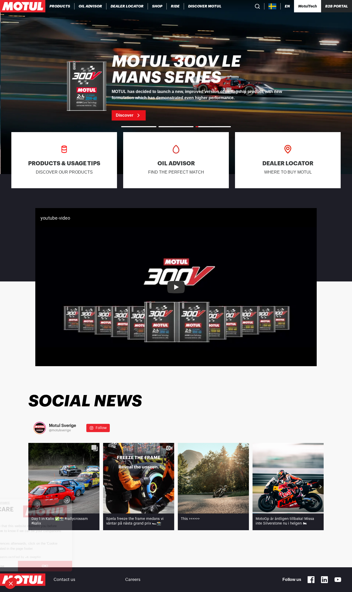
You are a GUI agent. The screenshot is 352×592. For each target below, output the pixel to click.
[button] (11, 583)
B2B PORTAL (336, 6)
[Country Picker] (272, 6)
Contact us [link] (64, 580)
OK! (86, 566)
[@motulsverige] (40, 428)
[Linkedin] (324, 579)
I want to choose (32, 566)
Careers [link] (132, 580)
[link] (157, 6)
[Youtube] (337, 579)
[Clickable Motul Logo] (22, 6)
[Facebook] (311, 579)
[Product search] (257, 6)
